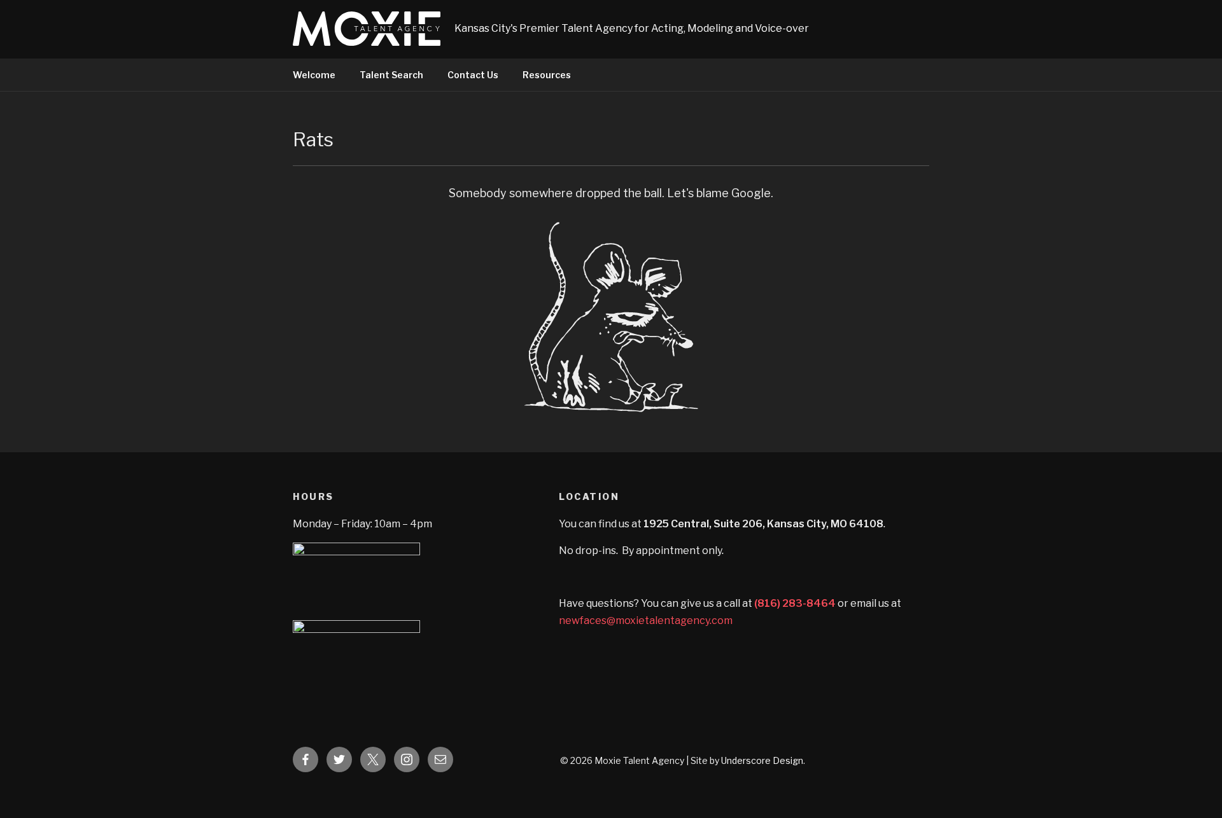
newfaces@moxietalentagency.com (646, 620)
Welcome (314, 74)
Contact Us (472, 74)
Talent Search (391, 74)
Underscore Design (762, 760)
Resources (547, 74)
